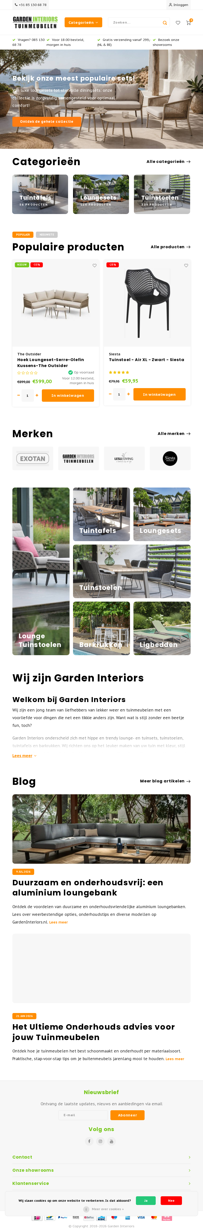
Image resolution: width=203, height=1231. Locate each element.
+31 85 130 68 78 (33, 4)
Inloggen (181, 4)
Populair (23, 234)
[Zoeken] (165, 22)
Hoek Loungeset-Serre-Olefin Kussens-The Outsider (50, 363)
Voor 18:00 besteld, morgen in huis (65, 42)
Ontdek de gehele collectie (47, 121)
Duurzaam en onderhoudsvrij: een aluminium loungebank (88, 887)
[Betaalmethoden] (36, 1216)
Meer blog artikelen (162, 781)
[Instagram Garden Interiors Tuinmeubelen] (100, 1141)
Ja (146, 1201)
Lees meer (22, 755)
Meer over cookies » (108, 1209)
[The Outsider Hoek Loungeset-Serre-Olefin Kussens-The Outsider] (55, 303)
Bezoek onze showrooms (166, 42)
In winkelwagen (67, 395)
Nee (171, 1201)
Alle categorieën (166, 161)
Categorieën (81, 22)
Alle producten (168, 247)
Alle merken (171, 433)
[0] (188, 22)
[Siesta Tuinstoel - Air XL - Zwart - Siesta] (147, 303)
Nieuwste (47, 234)
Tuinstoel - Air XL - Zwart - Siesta (146, 360)
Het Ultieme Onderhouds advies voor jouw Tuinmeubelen (93, 1032)
